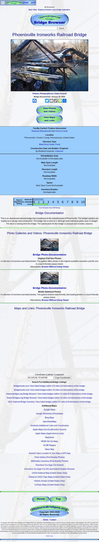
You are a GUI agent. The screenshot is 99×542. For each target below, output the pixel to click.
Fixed (57, 144)
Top (58, 498)
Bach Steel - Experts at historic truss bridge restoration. (49, 10)
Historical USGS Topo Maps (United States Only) (49, 477)
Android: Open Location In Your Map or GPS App (49, 453)
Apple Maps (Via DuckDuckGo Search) (49, 429)
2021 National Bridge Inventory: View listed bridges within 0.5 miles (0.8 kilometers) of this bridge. (49, 402)
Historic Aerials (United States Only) (49, 481)
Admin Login (49, 536)
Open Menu (3, 2)
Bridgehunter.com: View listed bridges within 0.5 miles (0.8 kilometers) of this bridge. (49, 386)
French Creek (61, 131)
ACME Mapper (49, 445)
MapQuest (49, 437)
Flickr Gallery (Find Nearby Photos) (49, 457)
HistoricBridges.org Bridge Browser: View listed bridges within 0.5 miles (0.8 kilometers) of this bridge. (49, 394)
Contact (53, 520)
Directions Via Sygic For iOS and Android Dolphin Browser (49, 469)
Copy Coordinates (63, 378)
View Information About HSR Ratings (49, 207)
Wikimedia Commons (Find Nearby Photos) (49, 461)
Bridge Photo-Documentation (49, 254)
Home (41, 498)
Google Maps (49, 410)
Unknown (59, 151)
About (45, 520)
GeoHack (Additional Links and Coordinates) (49, 425)
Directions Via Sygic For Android (50, 465)
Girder (51, 144)
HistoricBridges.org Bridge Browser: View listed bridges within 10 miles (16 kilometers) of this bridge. (49, 398)
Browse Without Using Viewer (55, 267)
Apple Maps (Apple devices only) (49, 433)
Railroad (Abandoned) (41, 131)
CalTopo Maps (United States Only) (49, 485)
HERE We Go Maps (49, 441)
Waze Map (49, 449)
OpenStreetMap (49, 422)
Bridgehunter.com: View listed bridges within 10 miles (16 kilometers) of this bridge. (49, 390)
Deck (46, 144)
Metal (41, 144)
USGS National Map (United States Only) (49, 473)
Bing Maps (49, 418)
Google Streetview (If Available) (49, 414)
